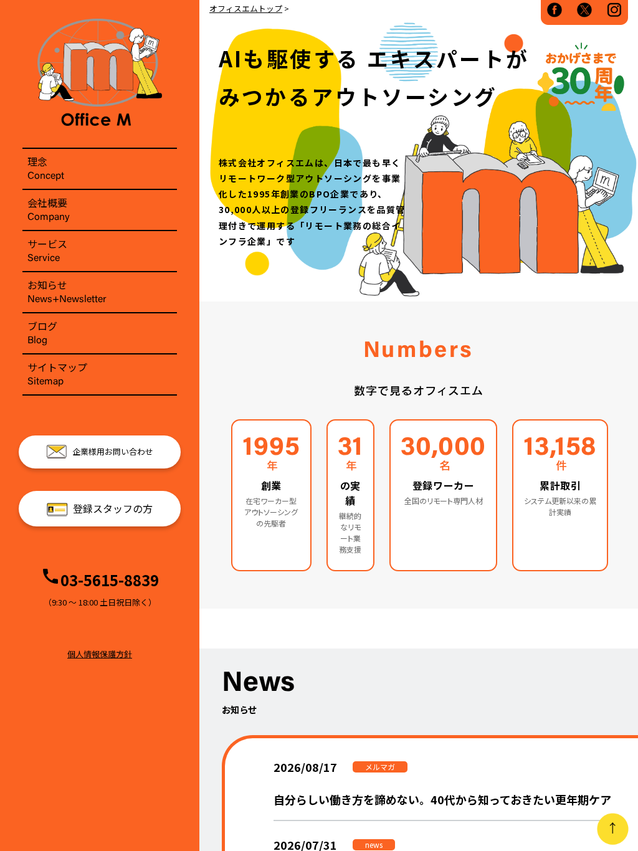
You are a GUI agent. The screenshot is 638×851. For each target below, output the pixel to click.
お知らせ (67, 291)
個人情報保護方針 (99, 654)
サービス (47, 250)
